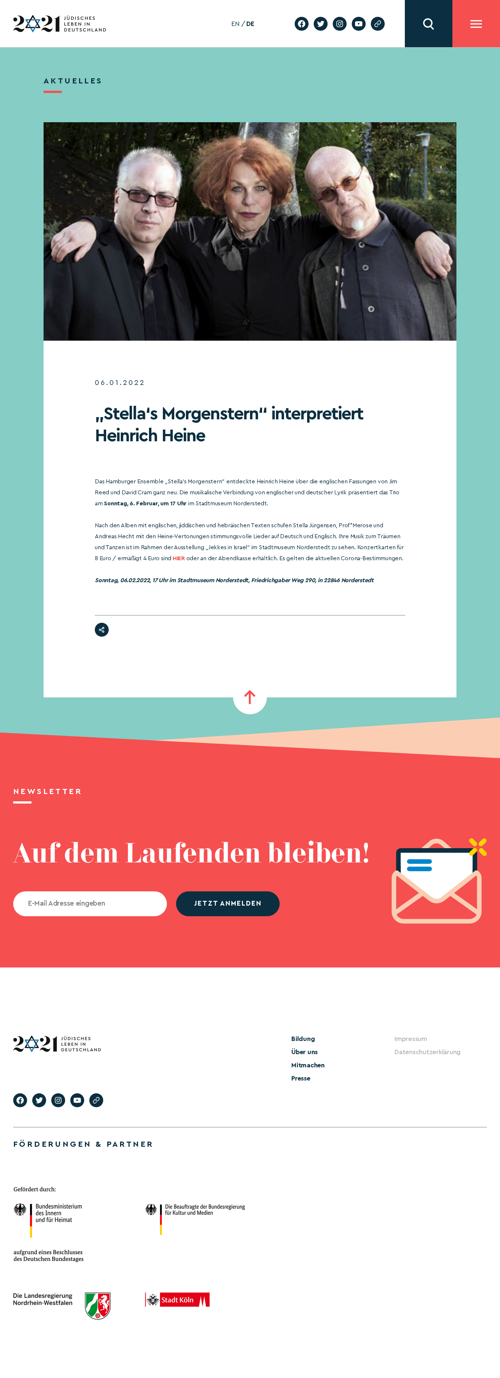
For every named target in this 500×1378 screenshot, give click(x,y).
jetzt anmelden (228, 903)
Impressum (411, 1039)
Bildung (303, 1039)
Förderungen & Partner (83, 1144)
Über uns (304, 1052)
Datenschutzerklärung (427, 1052)
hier (179, 558)
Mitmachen (308, 1065)
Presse (300, 1078)
